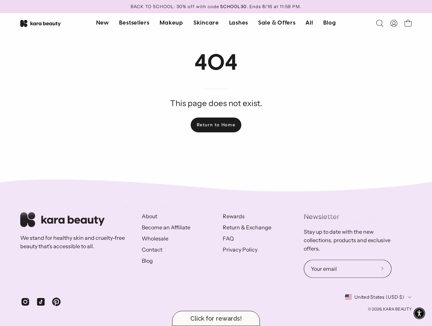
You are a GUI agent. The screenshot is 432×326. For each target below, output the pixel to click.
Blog (147, 260)
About (149, 216)
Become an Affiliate (166, 227)
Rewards (234, 216)
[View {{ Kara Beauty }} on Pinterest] (56, 302)
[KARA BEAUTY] (40, 23)
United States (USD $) (379, 297)
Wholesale (155, 238)
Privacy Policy (240, 249)
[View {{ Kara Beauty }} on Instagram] (25, 302)
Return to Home (216, 124)
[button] (206, 23)
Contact (152, 249)
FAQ (228, 238)
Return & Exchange (247, 227)
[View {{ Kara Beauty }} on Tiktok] (41, 302)
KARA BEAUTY (397, 309)
